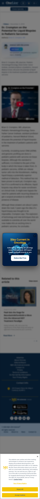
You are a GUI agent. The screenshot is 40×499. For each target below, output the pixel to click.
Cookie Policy (18, 479)
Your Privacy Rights (19, 483)
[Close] (37, 456)
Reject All (20, 489)
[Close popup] (34, 235)
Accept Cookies (20, 495)
